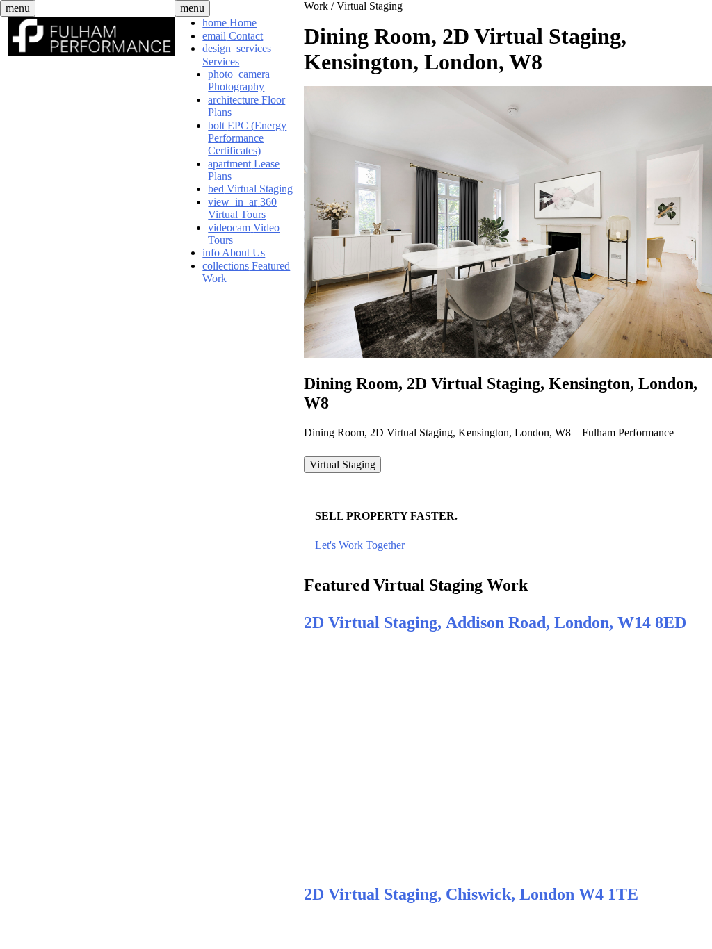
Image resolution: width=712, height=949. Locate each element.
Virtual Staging (370, 6)
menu (18, 8)
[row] (342, 464)
